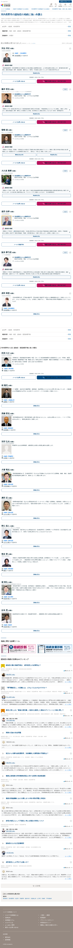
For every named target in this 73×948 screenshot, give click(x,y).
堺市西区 (10, 568)
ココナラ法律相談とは (11, 915)
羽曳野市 (10, 456)
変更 (69, 26)
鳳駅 (4, 570)
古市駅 (5, 458)
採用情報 (7, 939)
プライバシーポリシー (47, 920)
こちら (34, 43)
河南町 (43, 898)
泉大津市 (10, 597)
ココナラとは (9, 922)
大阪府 (16, 53)
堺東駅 (6, 370)
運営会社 (7, 937)
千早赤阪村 (49, 898)
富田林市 (10, 428)
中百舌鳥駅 (6, 486)
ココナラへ (5, 1)
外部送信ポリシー (45, 922)
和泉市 (10, 625)
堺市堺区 (11, 368)
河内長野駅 (17, 55)
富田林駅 (6, 430)
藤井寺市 (27, 898)
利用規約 (43, 917)
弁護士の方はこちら (65, 1)
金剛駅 (5, 402)
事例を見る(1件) (19, 154)
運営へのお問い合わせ (11, 927)
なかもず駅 (6, 514)
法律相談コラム (9, 920)
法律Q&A (7, 917)
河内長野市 (23, 53)
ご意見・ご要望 (45, 915)
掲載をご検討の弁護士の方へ (49, 925)
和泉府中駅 (6, 598)
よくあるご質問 (9, 925)
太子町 (39, 898)
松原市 (17, 898)
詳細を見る (36, 314)
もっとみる (36, 886)
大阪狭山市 (11, 400)
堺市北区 (10, 484)
